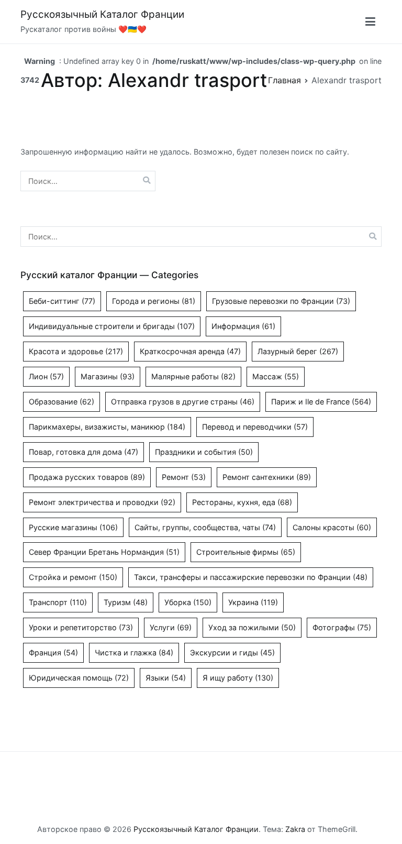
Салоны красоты (332, 527)
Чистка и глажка (134, 652)
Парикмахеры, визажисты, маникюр (107, 426)
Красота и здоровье (76, 351)
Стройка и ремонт (73, 577)
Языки (166, 677)
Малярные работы (193, 376)
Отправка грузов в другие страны (182, 401)
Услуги (171, 627)
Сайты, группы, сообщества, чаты (205, 527)
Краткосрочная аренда (190, 351)
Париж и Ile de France (321, 401)
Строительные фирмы (245, 551)
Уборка (187, 602)
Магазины (108, 376)
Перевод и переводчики (255, 426)
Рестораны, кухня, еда (242, 502)
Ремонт (184, 477)
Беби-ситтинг (62, 301)
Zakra (295, 829)
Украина (253, 602)
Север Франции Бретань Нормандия (104, 551)
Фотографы (341, 627)
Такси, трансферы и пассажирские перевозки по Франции (250, 577)
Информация (243, 326)
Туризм (126, 602)
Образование (61, 401)
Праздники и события (204, 451)
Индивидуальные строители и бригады (112, 326)
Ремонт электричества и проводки (102, 502)
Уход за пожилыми (252, 627)
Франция (53, 652)
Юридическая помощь (79, 677)
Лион (46, 376)
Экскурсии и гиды (232, 652)
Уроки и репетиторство (81, 627)
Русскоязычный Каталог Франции (102, 14)
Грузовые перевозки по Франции (281, 301)
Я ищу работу (238, 677)
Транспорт (58, 602)
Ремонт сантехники (266, 477)
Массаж (275, 376)
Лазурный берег (298, 351)
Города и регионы (153, 301)
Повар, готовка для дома (83, 451)
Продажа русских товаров (87, 477)
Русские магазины (73, 527)
